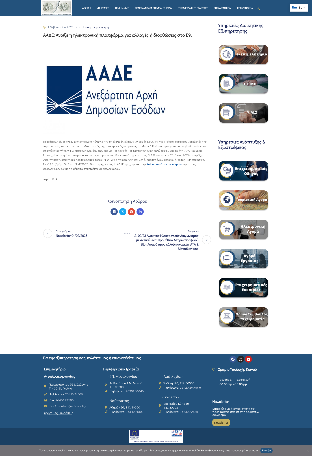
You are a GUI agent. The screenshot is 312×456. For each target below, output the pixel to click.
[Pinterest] (131, 211)
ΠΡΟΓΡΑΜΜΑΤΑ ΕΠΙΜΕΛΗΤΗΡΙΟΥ (153, 8)
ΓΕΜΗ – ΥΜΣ (122, 8)
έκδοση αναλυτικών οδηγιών (164, 164)
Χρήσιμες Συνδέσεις (58, 412)
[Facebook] (114, 211)
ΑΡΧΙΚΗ (86, 8)
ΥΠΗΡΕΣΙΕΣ (103, 8)
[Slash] (127, 233)
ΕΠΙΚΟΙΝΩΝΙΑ (245, 8)
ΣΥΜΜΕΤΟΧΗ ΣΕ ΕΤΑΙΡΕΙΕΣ (193, 8)
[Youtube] (248, 359)
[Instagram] (240, 359)
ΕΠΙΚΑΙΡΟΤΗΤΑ (222, 8)
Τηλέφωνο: (66, 394)
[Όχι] (307, 450)
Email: (67, 406)
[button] (258, 8)
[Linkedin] (140, 211)
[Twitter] (122, 211)
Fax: (61, 400)
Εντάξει (266, 450)
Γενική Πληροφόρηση (96, 27)
